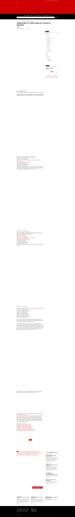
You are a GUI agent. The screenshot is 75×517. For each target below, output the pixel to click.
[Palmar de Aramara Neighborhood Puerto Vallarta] (51, 492)
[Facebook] (16, 0)
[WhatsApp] (55, 28)
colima (39, 452)
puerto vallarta (39, 453)
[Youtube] (19, 0)
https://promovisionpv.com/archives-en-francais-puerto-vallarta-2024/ (27, 415)
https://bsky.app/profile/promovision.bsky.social (28, 430)
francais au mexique (28, 453)
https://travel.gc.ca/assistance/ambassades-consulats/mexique (35, 308)
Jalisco (33, 453)
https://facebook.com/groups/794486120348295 (27, 429)
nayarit (35, 453)
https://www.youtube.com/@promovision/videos (28, 392)
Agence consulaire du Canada (35, 451)
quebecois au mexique (29, 454)
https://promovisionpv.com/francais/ (28, 329)
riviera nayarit (35, 454)
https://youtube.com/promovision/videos (25, 424)
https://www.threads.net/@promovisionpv (25, 428)
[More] (57, 28)
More (19, 21)
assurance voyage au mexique (33, 452)
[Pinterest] (54, 28)
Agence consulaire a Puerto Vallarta (24, 451)
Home (17, 21)
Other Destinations (48, 454)
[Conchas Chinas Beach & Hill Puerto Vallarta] (23, 492)
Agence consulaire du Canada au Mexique (23, 452)
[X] (52, 28)
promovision (28, 28)
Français (21, 21)
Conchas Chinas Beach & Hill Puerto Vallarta (51, 456)
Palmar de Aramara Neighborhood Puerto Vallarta (51, 474)
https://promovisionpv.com (23, 423)
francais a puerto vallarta (21, 453)
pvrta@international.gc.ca (23, 236)
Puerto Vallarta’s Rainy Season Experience (51, 465)
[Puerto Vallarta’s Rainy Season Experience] (37, 492)
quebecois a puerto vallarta (21, 454)
